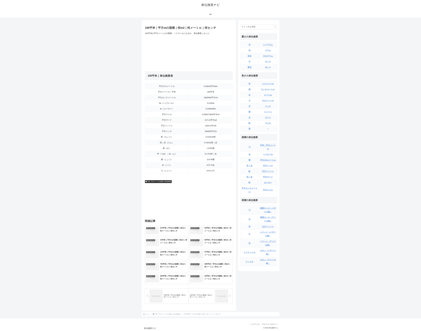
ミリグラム (268, 45)
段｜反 (249, 177)
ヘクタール (268, 154)
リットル (249, 261)
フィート (268, 112)
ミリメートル (268, 84)
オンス (268, 61)
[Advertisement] (166, 53)
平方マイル (268, 190)
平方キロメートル (268, 160)
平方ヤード (268, 177)
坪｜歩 (249, 166)
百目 (250, 56)
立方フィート (268, 226)
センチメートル (268, 89)
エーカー (268, 182)
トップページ (255, 324)
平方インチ (268, 166)
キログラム (268, 56)
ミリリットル (249, 252)
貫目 (250, 67)
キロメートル (268, 100)
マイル (268, 123)
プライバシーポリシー (269, 324)
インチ (268, 106)
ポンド (268, 67)
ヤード (268, 117)
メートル (268, 95)
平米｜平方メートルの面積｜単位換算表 (159, 181)
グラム (268, 50)
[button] (275, 27)
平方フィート (268, 171)
